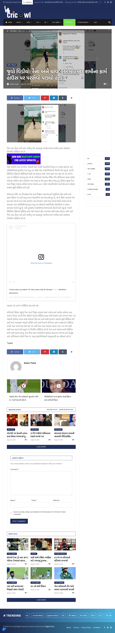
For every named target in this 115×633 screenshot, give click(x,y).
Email (34, 500)
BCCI (84, 615)
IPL (88, 158)
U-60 (89, 194)
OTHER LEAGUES (60, 554)
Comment (14, 469)
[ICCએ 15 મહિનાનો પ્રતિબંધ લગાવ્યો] (65, 544)
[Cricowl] (17, 11)
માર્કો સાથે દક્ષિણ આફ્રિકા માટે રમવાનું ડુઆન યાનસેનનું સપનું (41, 559)
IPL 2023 (100, 615)
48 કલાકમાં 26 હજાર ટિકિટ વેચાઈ (37, 2)
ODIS (89, 179)
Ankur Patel (30, 363)
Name (13, 500)
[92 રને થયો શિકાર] (41, 573)
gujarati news (43, 615)
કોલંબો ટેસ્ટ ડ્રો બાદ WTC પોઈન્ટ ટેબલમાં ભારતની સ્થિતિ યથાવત (17, 559)
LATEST (33, 554)
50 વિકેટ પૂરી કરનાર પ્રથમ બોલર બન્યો (70, 2)
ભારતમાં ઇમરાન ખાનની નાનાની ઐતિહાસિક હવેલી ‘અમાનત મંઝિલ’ (64, 435)
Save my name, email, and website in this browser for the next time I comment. (39, 513)
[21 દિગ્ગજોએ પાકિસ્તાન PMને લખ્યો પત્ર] (41, 420)
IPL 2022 (74, 615)
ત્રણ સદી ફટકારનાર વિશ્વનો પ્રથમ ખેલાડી (15, 588)
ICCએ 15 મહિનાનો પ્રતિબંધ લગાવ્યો (62, 559)
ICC (91, 615)
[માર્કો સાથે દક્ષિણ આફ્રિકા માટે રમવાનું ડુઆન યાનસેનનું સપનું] (41, 544)
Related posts (52, 409)
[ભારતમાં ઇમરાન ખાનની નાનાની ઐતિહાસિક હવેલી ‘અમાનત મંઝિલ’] (65, 420)
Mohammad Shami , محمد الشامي (33, 297)
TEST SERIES (12, 554)
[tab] (52, 410)
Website (56, 500)
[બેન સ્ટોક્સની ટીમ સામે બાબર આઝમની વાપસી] (65, 573)
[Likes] (105, 2)
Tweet (10, 343)
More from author (66, 409)
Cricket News (28, 615)
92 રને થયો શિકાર (38, 586)
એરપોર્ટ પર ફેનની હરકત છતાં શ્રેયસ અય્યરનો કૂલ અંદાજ (17, 435)
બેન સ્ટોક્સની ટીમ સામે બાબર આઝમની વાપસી (64, 588)
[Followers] (108, 2)
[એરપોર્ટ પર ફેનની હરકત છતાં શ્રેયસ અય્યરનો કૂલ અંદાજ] (17, 420)
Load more (41, 447)
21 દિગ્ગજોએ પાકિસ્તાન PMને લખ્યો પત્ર (40, 435)
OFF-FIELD (13, 31)
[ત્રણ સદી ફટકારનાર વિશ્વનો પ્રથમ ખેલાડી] (17, 573)
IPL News (63, 615)
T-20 (89, 174)
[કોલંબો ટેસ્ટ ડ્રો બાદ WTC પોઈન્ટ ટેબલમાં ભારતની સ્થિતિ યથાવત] (17, 544)
